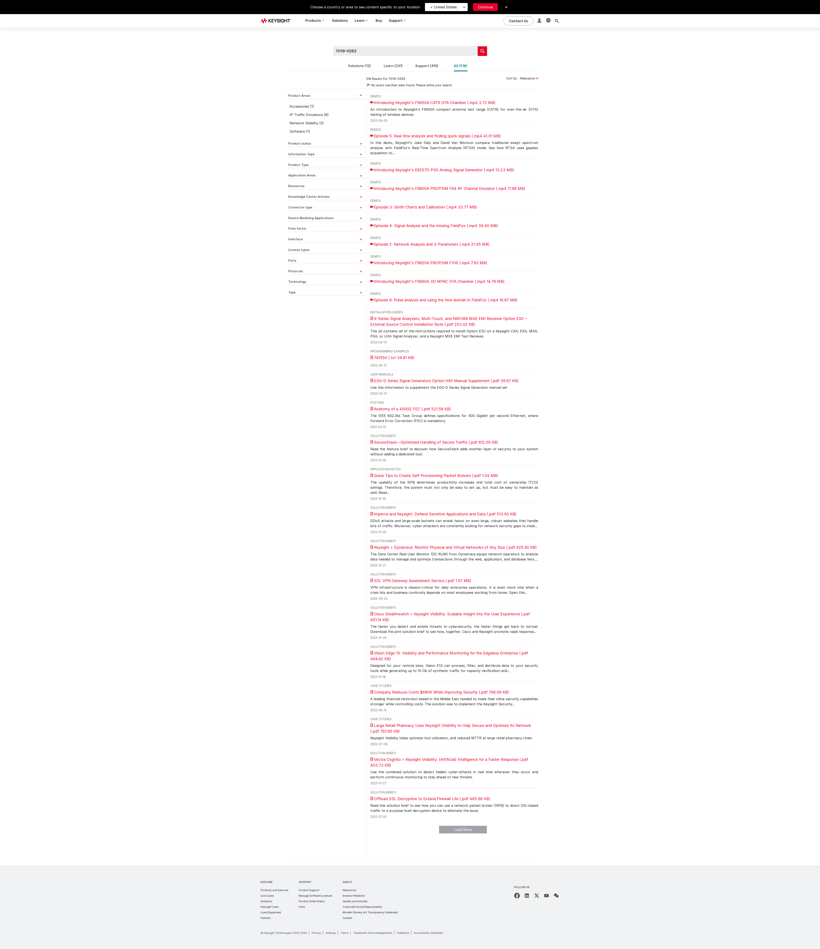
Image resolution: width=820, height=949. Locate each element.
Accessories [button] (299, 106)
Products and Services (274, 890)
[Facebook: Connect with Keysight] (517, 895)
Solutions (340, 20)
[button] (539, 21)
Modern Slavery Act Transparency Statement (370, 912)
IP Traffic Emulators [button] (306, 114)
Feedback (403, 932)
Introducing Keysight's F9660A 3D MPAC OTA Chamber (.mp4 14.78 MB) (439, 281)
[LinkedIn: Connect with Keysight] (527, 895)
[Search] (556, 20)
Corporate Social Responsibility (362, 906)
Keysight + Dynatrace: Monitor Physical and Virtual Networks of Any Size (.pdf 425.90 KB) (455, 547)
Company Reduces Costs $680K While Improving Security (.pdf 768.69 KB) (441, 692)
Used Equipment (271, 912)
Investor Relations (354, 895)
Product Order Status (312, 901)
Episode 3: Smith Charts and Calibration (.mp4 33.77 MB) (425, 207)
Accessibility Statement (428, 932)
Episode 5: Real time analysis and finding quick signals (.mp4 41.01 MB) (437, 136)
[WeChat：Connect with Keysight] (556, 895)
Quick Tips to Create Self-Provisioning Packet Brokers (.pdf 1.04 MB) (436, 475)
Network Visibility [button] (304, 123)
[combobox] (515, 78)
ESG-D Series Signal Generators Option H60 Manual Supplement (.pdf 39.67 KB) (446, 380)
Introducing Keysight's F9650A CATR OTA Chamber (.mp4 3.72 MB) (435, 102)
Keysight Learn (270, 906)
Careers (347, 918)
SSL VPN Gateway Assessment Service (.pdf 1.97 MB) (422, 580)
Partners (266, 918)
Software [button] (297, 131)
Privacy (316, 932)
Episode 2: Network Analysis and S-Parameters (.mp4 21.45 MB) (432, 244)
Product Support (309, 890)
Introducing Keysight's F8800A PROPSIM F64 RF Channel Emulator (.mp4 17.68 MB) (449, 188)
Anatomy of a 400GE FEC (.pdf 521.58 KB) (412, 409)
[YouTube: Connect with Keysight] (546, 895)
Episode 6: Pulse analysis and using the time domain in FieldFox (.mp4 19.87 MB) (446, 300)
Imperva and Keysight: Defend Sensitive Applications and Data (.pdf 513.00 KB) (445, 514)
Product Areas (299, 95)
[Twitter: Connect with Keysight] (536, 895)
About (347, 882)
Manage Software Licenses (315, 895)
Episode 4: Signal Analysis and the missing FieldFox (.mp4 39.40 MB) (436, 225)
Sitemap (331, 932)
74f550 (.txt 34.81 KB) (394, 357)
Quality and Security (355, 901)
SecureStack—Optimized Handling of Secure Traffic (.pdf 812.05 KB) (436, 442)
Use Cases (267, 895)
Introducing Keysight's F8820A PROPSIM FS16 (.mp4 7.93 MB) (430, 263)
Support (305, 882)
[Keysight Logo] (277, 21)
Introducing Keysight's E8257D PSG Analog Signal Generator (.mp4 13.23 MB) (444, 170)
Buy (379, 20)
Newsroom (349, 890)
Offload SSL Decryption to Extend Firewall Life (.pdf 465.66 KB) (432, 798)
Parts (302, 906)
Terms (344, 932)
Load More (463, 829)
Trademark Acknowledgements (372, 932)
